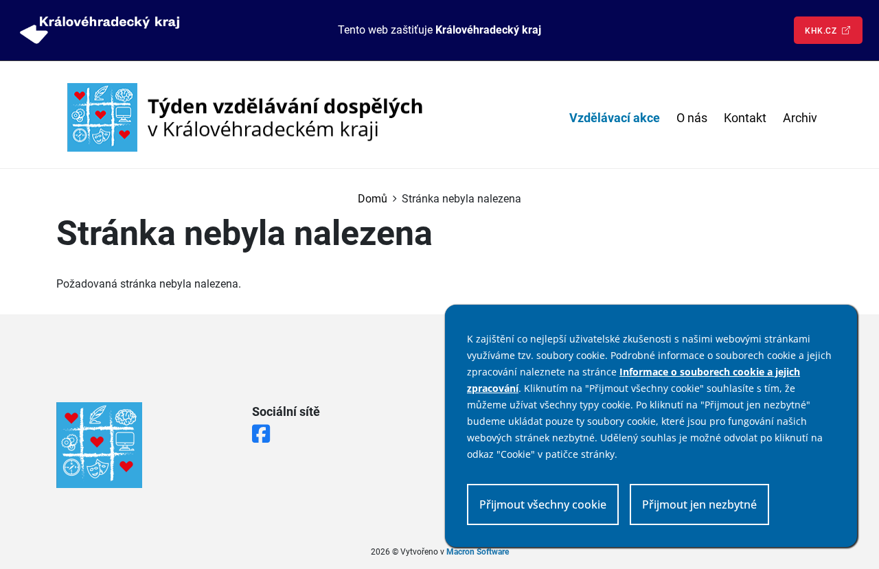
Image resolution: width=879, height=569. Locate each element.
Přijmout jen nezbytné (699, 504)
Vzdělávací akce (614, 118)
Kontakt (745, 118)
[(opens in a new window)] (99, 30)
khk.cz (822, 31)
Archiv (800, 118)
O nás (691, 118)
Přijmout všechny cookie (542, 504)
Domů (372, 198)
